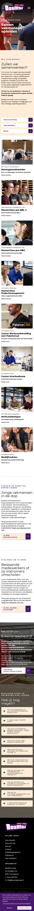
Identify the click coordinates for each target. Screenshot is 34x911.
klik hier (25, 102)
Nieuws (8, 846)
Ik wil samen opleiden (10, 609)
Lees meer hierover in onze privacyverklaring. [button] (17, 903)
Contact (8, 849)
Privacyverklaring (22, 891)
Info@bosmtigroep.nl (15, 880)
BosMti (14, 8)
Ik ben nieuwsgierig (10, 536)
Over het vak (10, 843)
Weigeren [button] (9, 908)
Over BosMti (10, 840)
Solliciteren (9, 855)
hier (21, 662)
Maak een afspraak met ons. (12, 602)
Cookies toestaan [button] (24, 908)
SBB (3, 664)
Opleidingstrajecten (12, 852)
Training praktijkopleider (12, 670)
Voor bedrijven (10, 858)
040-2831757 (12, 877)
